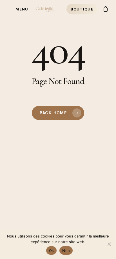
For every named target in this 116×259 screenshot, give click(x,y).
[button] (16, 9)
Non (66, 250)
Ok (51, 250)
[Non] (109, 244)
